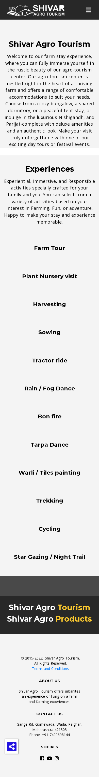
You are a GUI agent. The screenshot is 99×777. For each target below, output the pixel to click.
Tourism (72, 607)
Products (73, 619)
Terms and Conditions (50, 668)
